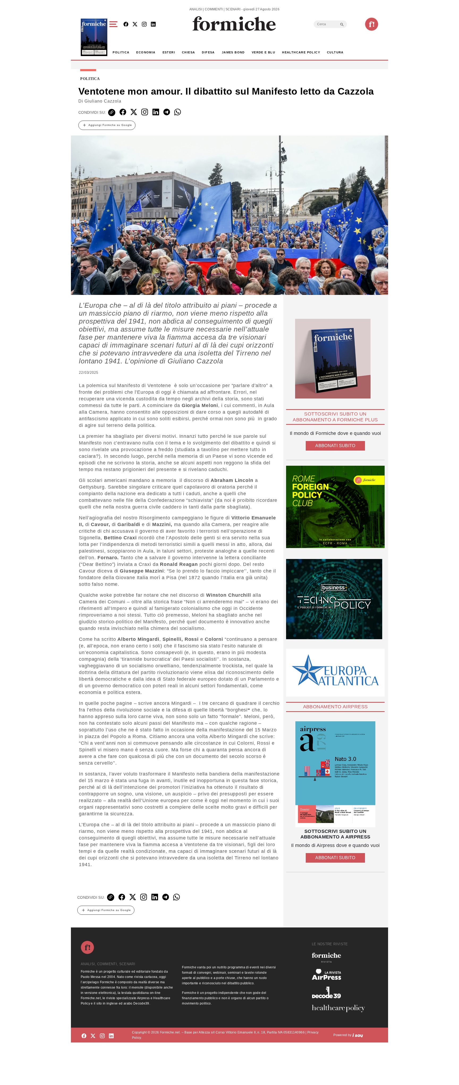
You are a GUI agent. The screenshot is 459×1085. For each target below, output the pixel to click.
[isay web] (357, 1035)
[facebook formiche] (83, 1036)
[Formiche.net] (371, 24)
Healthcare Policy (301, 52)
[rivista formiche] (335, 774)
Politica (121, 52)
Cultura (335, 52)
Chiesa (188, 52)
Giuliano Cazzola (102, 101)
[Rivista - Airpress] (340, 974)
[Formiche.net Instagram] (144, 24)
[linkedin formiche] (111, 1036)
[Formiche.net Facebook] (125, 24)
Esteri (169, 52)
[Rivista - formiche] (340, 958)
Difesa (208, 52)
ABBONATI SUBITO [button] (335, 445)
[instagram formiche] (102, 1036)
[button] (114, 37)
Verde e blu (263, 52)
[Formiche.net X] (134, 24)
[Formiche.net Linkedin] (153, 24)
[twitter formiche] (92, 1036)
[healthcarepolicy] (340, 1008)
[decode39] (340, 992)
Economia (145, 52)
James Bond (233, 52)
